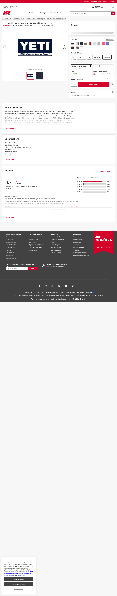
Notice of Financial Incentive (15, 573)
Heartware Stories (56, 250)
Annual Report (77, 250)
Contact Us (32, 237)
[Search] (113, 13)
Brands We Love (11, 242)
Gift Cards (9, 250)
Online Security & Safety (35, 247)
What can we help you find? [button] (79, 13)
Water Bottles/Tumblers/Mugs (56, 19)
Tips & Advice (76, 237)
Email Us (82, 299)
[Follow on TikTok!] (73, 285)
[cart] (113, 7)
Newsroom (76, 245)
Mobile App (9, 255)
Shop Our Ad (10, 239)
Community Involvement (58, 239)
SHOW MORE (10, 128)
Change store (110, 79)
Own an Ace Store (56, 247)
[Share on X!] (52, 285)
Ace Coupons (10, 252)
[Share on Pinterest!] (59, 285)
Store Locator (112, 1)
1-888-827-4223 (73, 299)
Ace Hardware (6, 19)
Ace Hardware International (81, 255)
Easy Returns (32, 242)
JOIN (32, 269)
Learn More (100, 247)
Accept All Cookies (18, 579)
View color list (110, 39)
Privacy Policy (39, 292)
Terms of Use (28, 292)
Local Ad (104, 1)
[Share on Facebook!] (39, 285)
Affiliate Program (55, 245)
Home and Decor (18, 19)
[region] (18, 576)
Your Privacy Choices (84, 292)
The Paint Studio (11, 245)
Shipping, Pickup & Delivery (36, 245)
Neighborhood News (79, 247)
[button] (92, 13)
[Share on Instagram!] (46, 285)
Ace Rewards (86, 1)
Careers (53, 242)
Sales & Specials (77, 239)
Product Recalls (33, 250)
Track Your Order (33, 239)
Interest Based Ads (52, 292)
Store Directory (10, 247)
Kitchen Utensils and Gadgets (35, 19)
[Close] (33, 560)
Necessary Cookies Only (19, 584)
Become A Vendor (56, 252)
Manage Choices (18, 589)
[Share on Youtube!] (66, 285)
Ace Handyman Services (80, 252)
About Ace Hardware (57, 237)
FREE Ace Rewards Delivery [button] (100, 71)
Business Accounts (96, 1)
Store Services (77, 242)
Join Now (107, 247)
